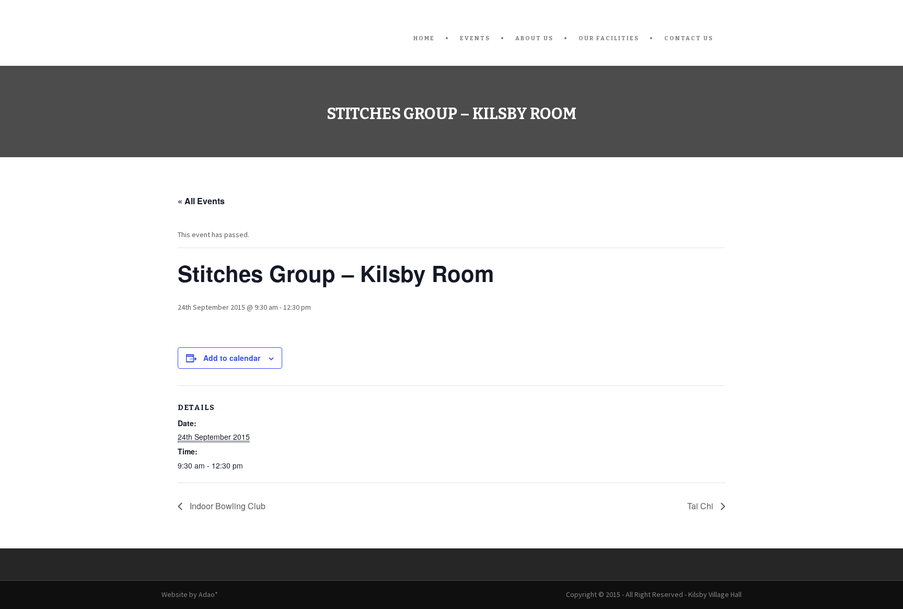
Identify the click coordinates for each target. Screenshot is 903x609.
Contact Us (688, 38)
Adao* (208, 594)
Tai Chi (701, 506)
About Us (534, 38)
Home (424, 38)
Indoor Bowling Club (226, 506)
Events (475, 38)
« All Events (201, 201)
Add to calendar (231, 358)
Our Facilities (608, 38)
